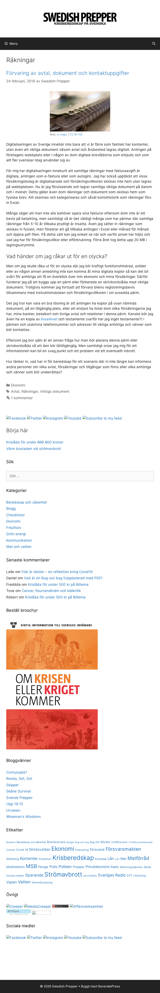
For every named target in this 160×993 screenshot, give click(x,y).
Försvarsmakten (123, 849)
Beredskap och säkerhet (26, 502)
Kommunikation (19, 540)
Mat (123, 859)
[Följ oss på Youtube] (72, 418)
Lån (111, 858)
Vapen (11, 882)
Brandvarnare (56, 842)
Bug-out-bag (82, 842)
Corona (10, 849)
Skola (147, 867)
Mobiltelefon (15, 867)
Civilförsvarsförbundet (140, 842)
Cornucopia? (16, 772)
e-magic (62, 134)
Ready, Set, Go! (19, 778)
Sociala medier (15, 875)
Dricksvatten (39, 849)
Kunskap (100, 859)
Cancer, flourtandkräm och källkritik (51, 591)
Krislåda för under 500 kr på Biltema (58, 584)
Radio (115, 867)
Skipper (12, 785)
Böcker (105, 842)
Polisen (65, 866)
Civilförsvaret (119, 842)
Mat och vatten (18, 547)
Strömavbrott (63, 874)
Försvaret (97, 849)
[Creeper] (14, 906)
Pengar (43, 867)
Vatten (24, 881)
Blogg (11, 508)
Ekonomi (18, 385)
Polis (54, 866)
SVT (129, 875)
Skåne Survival (18, 791)
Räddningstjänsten (131, 867)
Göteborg (12, 859)
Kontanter (29, 858)
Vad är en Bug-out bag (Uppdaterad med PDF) (63, 578)
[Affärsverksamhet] (86, 906)
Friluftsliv (13, 528)
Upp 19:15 (14, 804)
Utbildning (139, 875)
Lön (117, 859)
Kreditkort (45, 859)
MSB (31, 866)
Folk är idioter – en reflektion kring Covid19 (57, 572)
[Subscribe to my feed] (102, 418)
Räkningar (29, 391)
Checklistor (15, 515)
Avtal (15, 391)
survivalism (90, 875)
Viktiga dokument (54, 391)
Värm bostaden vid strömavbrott (33, 449)
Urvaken (13, 810)
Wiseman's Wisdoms (23, 817)
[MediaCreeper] (37, 906)
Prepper (79, 867)
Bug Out (95, 842)
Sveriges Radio (112, 875)
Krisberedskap (73, 857)
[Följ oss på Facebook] (16, 418)
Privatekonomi (98, 866)
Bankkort (11, 842)
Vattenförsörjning (42, 882)
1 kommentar (22, 398)
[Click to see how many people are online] (60, 906)
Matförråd (138, 858)
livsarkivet (49, 319)
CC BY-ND (76, 134)
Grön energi (16, 534)
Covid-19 (22, 849)
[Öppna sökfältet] (154, 43)
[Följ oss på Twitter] (34, 418)
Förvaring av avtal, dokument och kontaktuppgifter (67, 73)
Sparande (34, 875)
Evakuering (82, 849)
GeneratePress (109, 986)
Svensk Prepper (19, 798)
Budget (70, 842)
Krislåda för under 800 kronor (34, 442)
